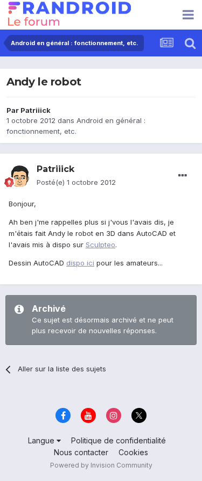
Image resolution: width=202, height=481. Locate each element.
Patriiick (35, 110)
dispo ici (80, 263)
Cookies (133, 452)
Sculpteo (100, 244)
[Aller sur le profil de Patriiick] (19, 176)
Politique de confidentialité (118, 440)
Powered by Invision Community (101, 465)
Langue (42, 440)
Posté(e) (76, 182)
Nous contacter (81, 452)
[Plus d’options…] (182, 175)
